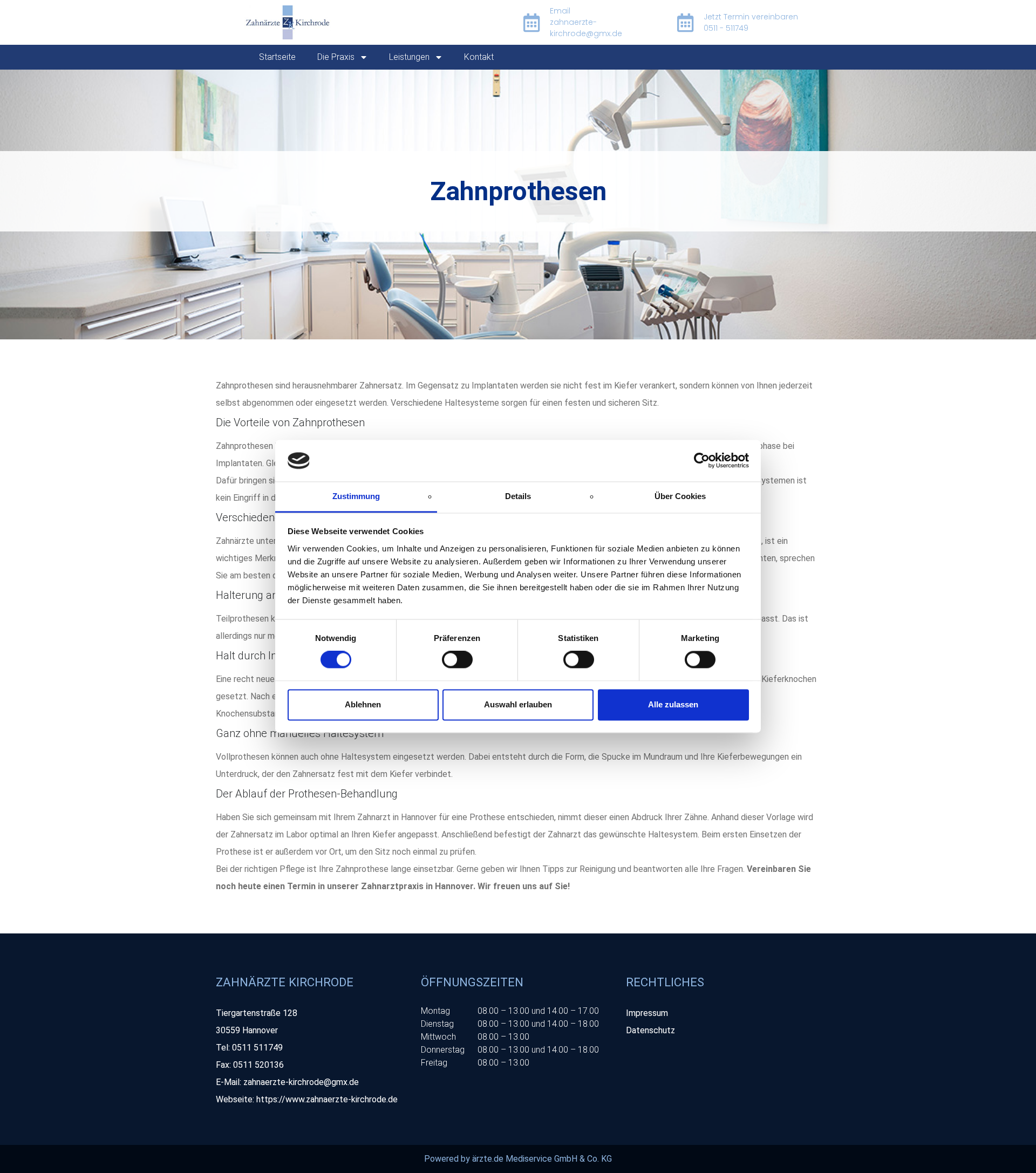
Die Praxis (336, 57)
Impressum (647, 1013)
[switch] (457, 660)
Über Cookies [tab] (680, 496)
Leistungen (409, 57)
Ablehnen (363, 704)
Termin (301, 886)
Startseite (277, 57)
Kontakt (479, 57)
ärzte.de (487, 1159)
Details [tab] (518, 496)
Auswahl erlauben (518, 704)
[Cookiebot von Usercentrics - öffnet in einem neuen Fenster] (702, 461)
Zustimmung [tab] (356, 496)
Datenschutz (650, 1030)
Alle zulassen (673, 704)
